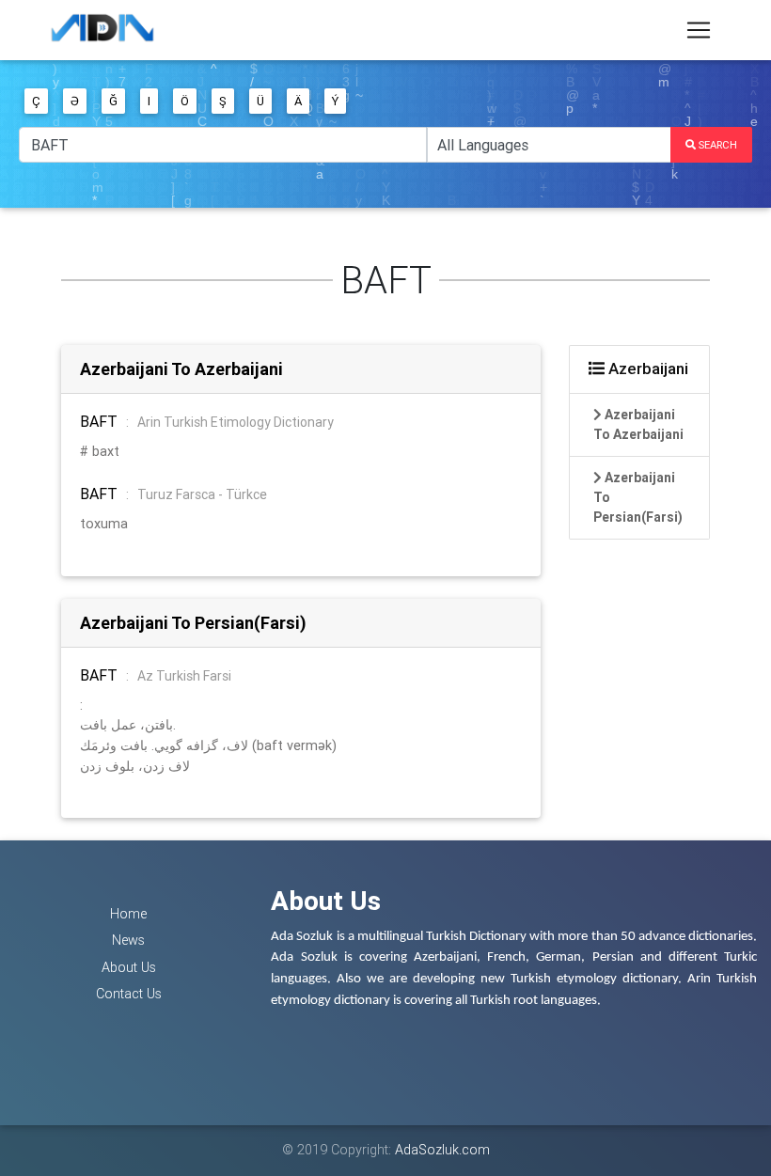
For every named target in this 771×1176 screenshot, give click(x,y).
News (128, 940)
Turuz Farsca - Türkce (202, 494)
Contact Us (129, 993)
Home (128, 913)
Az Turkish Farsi (184, 675)
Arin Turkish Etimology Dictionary (235, 422)
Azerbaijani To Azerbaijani (181, 369)
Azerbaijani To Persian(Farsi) (193, 623)
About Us (129, 967)
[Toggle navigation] (698, 30)
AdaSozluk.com (442, 1149)
